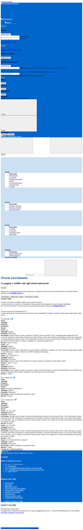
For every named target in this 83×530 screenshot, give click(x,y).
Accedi (4, 26)
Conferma (11, 134)
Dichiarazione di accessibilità (14, 490)
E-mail (22, 68)
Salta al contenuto (6, 2)
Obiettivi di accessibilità (12, 492)
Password (23, 38)
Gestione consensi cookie (13, 496)
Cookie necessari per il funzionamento (13, 311)
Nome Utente (24, 36)
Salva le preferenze (16, 449)
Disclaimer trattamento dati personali (12, 512)
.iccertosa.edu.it (6, 319)
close (3, 154)
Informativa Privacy (11, 487)
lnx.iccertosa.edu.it (7, 377)
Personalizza (5, 297)
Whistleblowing (10, 494)
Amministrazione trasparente (14, 498)
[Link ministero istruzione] (10, 3)
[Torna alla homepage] (41, 136)
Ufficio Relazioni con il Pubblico (15, 488)
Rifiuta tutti (17, 297)
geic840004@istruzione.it (25, 468)
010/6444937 (12, 466)
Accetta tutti (31, 297)
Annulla (4, 134)
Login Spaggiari (52, 72)
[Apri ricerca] (66, 145)
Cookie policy (9, 483)
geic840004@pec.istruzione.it (26, 470)
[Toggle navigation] (17, 145)
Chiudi (3, 83)
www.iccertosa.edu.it (8, 400)
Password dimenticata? (8, 42)
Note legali (8, 485)
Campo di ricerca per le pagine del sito (13, 275)
